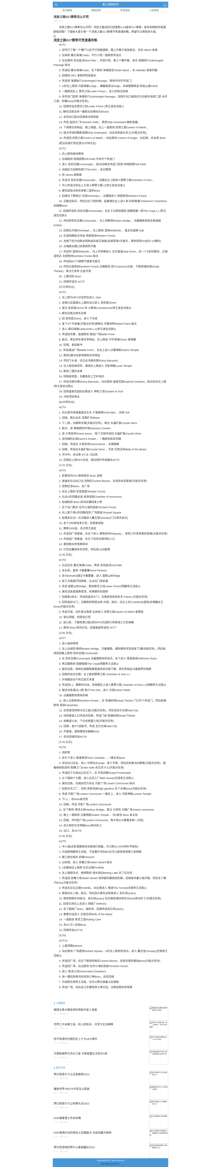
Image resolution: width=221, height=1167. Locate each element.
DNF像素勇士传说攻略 (67, 1118)
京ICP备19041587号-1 (110, 1164)
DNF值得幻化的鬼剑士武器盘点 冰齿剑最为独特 (82, 1132)
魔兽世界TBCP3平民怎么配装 (71, 1088)
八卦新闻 (154, 10)
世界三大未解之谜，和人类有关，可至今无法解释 (83, 1024)
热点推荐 (67, 10)
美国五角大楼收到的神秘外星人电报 (75, 1009)
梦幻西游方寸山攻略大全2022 (71, 1103)
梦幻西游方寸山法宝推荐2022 (71, 1074)
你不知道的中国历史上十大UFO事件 (75, 1038)
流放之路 (64, 27)
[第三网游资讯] (56, 4)
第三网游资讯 (110, 4)
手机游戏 (125, 10)
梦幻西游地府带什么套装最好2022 (74, 1147)
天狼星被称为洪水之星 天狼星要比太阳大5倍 (80, 1053)
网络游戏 (96, 10)
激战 (92, 334)
